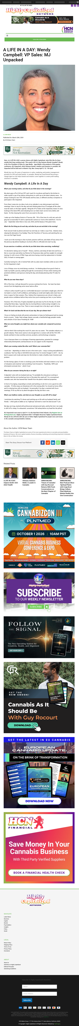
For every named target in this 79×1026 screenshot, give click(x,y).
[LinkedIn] (53, 442)
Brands (6, 923)
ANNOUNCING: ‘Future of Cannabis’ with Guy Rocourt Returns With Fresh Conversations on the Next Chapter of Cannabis (48, 487)
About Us (6, 963)
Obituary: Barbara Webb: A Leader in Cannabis (29, 483)
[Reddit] (47, 442)
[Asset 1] (30, 8)
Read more (46, 1017)
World (5, 931)
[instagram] (75, 6)
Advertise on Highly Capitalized (12, 965)
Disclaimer (7, 951)
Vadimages (57, 1024)
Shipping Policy (8, 945)
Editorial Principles (9, 967)
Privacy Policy (7, 949)
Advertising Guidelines (10, 969)
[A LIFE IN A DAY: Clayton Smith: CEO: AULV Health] (11, 473)
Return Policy (7, 943)
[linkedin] (78, 6)
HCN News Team (10, 140)
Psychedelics (7, 925)
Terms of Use (7, 947)
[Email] (63, 442)
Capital (6, 921)
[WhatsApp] (58, 442)
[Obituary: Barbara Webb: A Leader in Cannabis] (30, 473)
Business (6, 919)
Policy (5, 929)
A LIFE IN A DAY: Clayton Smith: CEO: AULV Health (11, 483)
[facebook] (72, 6)
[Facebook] (42, 442)
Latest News (7, 917)
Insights (6, 927)
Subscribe (27, 1001)
